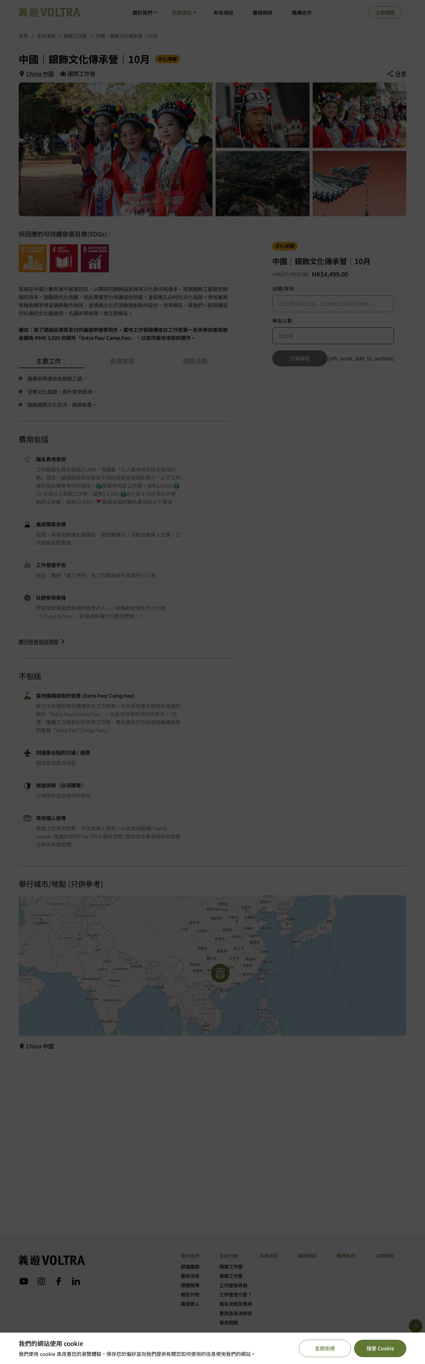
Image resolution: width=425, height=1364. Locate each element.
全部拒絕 (325, 1348)
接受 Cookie (380, 1348)
